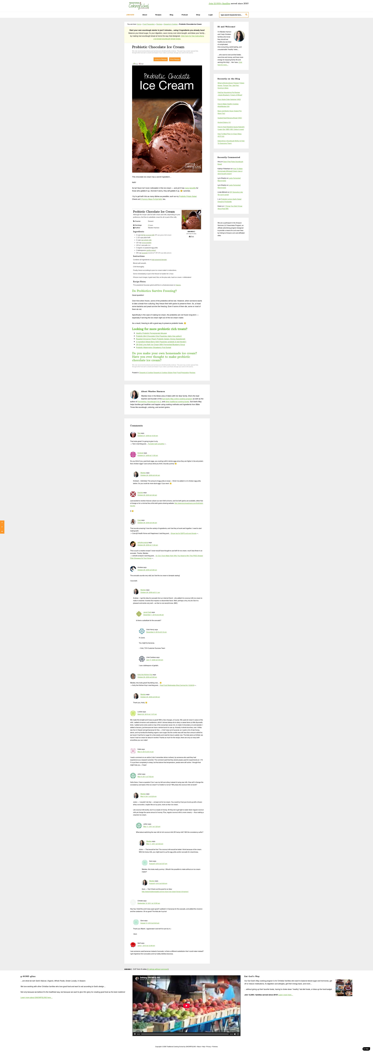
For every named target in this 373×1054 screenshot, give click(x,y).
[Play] (135, 1034)
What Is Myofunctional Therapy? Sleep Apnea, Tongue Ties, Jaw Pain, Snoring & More (231, 85)
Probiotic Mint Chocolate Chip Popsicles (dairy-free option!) (159, 336)
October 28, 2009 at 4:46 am (147, 495)
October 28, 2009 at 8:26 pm (147, 570)
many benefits (190, 188)
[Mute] (235, 1034)
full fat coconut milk (147, 235)
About (199, 1046)
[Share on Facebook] (2, 522)
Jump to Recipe (161, 59)
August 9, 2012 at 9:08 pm (158, 883)
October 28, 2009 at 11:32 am (148, 545)
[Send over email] (2, 531)
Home (139, 24)
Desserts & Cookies (170, 24)
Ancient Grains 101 (224, 122)
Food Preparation (149, 24)
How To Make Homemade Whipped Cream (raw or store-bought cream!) (230, 171)
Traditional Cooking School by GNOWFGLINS (138, 6)
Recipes (159, 24)
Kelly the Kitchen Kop (145, 674)
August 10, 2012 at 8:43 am (149, 923)
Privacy (208, 1046)
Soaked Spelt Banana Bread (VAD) (230, 118)
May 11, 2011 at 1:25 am (151, 826)
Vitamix (178, 285)
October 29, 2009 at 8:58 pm (150, 697)
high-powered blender (159, 260)
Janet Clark (147, 612)
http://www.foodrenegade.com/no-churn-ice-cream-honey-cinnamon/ (165, 891)
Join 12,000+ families (219, 3)
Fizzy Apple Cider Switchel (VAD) (229, 99)
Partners (215, 1046)
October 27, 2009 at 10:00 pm (148, 435)
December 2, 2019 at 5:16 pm (156, 632)
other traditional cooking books (177, 401)
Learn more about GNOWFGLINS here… (37, 997)
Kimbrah (140, 453)
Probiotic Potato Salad (187, 196)
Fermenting (142, 401)
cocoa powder (146, 243)
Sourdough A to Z (154, 401)
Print (192, 236)
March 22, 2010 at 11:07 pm (147, 714)
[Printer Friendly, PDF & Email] (138, 64)
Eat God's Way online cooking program (177, 398)
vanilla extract (151, 250)
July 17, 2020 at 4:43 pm (154, 660)
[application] (186, 1005)
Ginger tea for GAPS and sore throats (183, 533)
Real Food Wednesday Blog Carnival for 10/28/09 (177, 685)
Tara (139, 433)
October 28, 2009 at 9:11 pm (150, 592)
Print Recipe (175, 59)
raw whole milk (146, 240)
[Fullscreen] (238, 1034)
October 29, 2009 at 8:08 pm (147, 677)
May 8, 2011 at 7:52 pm (146, 776)
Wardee (143, 473)
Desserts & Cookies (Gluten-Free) (165, 372)
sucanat (144, 253)
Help (203, 1046)
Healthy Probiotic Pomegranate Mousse (151, 333)
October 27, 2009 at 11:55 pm (148, 455)
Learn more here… (285, 994)
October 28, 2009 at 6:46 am (147, 523)
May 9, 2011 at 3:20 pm (148, 796)
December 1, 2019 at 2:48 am (153, 615)
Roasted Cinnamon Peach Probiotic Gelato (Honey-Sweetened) (160, 339)
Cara (139, 520)
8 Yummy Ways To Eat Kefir (151, 199)
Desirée (140, 492)
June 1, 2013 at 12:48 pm (146, 945)
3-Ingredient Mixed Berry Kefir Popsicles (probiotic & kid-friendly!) (161, 341)
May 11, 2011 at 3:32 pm (154, 844)
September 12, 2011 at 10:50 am (149, 903)
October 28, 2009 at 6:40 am (150, 475)
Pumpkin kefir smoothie (156, 444)
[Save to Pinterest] (2, 527)
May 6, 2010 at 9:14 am (146, 752)
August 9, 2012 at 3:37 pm (158, 863)
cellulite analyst (143, 542)
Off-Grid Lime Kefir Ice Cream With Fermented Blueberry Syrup (160, 344)
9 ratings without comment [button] (158, 969)
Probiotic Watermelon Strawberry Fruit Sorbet (153, 347)
